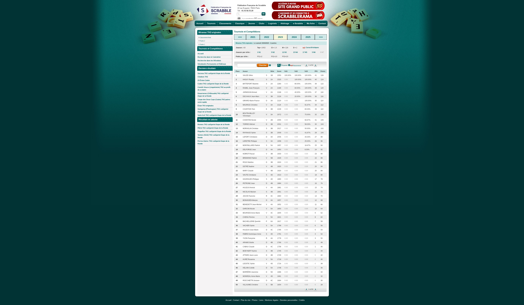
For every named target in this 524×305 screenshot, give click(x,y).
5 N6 (313, 52)
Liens (261, 300)
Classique (239, 23)
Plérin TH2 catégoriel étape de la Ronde (213, 128)
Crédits (302, 300)
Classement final (205, 37)
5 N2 (273, 52)
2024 (294, 37)
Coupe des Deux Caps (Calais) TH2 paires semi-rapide (214, 101)
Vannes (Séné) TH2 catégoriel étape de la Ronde (213, 136)
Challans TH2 (203, 77)
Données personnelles (288, 300)
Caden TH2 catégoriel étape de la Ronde (213, 84)
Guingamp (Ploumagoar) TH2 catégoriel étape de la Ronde (213, 110)
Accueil (199, 23)
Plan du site (245, 300)
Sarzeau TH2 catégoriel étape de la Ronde (214, 73)
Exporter (285, 65)
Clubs (261, 23)
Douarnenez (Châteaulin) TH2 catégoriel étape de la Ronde (213, 94)
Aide (270, 65)
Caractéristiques (312, 47)
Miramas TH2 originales (244, 43)
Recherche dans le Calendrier (209, 57)
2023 (280, 37)
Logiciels (272, 23)
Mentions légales (271, 300)
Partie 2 (202, 41)
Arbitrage (285, 23)
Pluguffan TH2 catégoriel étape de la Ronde (214, 131)
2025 (308, 37)
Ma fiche (311, 23)
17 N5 (305, 52)
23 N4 (295, 52)
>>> (321, 37)
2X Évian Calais (204, 80)
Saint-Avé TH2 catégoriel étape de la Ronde (214, 115)
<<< (240, 37)
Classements (225, 23)
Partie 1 (202, 44)
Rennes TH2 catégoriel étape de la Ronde (214, 124)
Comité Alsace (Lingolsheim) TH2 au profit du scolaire (214, 88)
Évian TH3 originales (206, 106)
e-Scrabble (298, 23)
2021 (252, 37)
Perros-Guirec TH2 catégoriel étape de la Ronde (213, 142)
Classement (297, 65)
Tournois (211, 23)
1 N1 (259, 52)
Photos (254, 300)
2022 (266, 37)
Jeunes (251, 23)
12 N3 (284, 52)
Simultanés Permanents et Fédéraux (212, 64)
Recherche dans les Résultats (209, 61)
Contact (322, 23)
